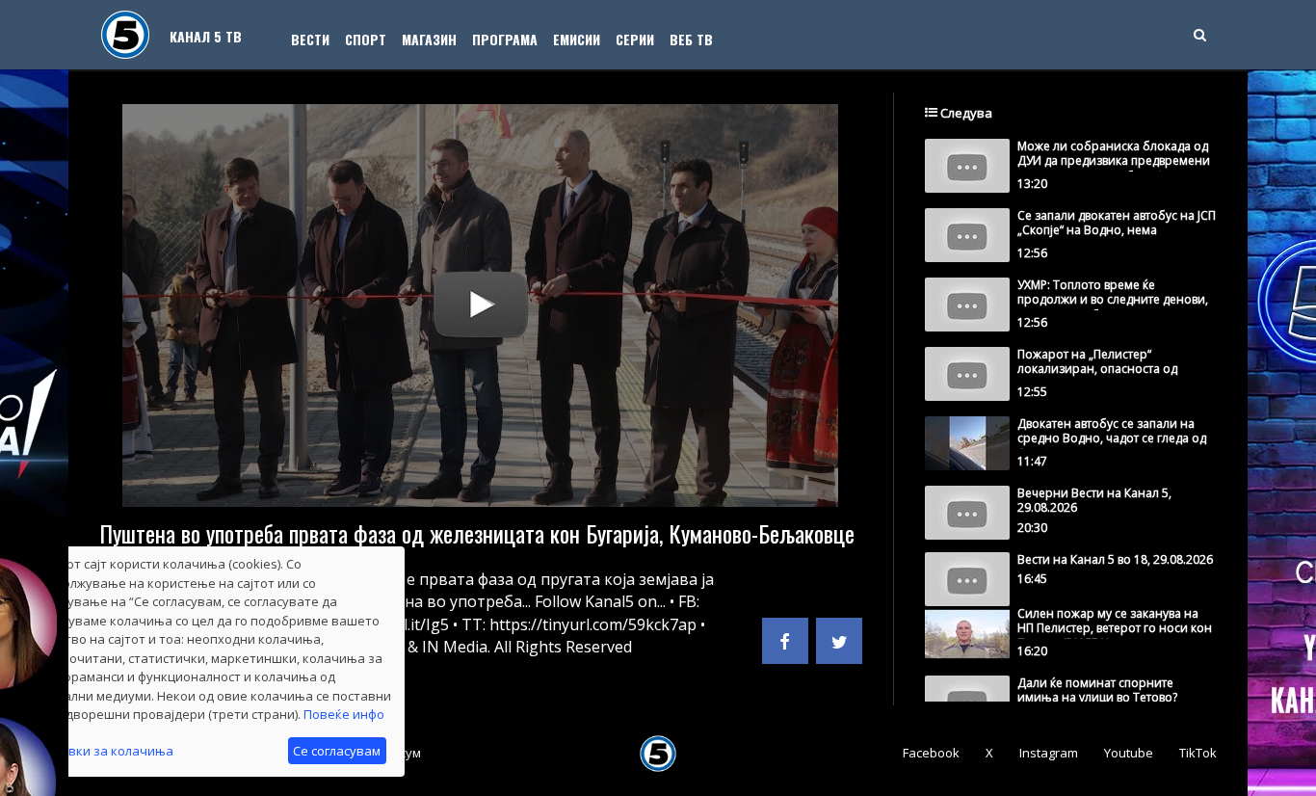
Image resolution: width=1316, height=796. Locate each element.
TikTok (1198, 752)
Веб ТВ (691, 39)
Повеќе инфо (343, 714)
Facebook (931, 752)
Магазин (429, 39)
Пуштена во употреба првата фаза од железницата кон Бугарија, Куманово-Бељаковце (477, 533)
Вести (310, 39)
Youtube (1128, 752)
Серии (635, 39)
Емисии (576, 39)
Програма (505, 39)
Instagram (1048, 752)
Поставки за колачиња (102, 750)
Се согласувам (337, 750)
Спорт (365, 39)
